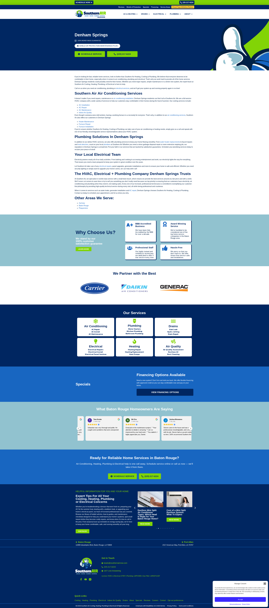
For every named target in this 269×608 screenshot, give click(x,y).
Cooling (77, 600)
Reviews (121, 7)
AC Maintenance (85, 110)
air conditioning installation (123, 98)
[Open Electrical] (165, 14)
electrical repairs (105, 166)
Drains (173, 326)
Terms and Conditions (186, 606)
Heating (134, 346)
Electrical (95, 346)
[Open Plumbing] (180, 14)
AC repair (132, 190)
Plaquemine (83, 208)
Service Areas (165, 7)
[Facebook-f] (81, 579)
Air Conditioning (95, 326)
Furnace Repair (84, 124)
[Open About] (192, 14)
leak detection (83, 144)
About (131, 600)
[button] (265, 584)
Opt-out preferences (235, 604)
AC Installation (84, 105)
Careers (155, 600)
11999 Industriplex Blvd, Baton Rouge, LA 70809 (94, 545)
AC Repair (83, 107)
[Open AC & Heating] (137, 14)
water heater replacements (170, 142)
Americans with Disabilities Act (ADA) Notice (150, 606)
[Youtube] (85, 579)
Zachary (82, 203)
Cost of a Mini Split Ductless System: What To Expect (176, 512)
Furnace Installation (86, 127)
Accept (240, 599)
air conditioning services (176, 115)
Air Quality (173, 346)
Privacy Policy (246, 604)
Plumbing (134, 325)
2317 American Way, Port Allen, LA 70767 (177, 545)
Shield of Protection (134, 7)
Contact (163, 600)
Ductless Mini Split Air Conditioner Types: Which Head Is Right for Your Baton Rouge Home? (148, 514)
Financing (154, 7)
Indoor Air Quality (85, 112)
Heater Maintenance (86, 122)
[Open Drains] (149, 14)
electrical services (122, 88)
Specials (146, 7)
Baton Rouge (84, 205)
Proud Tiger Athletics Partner (182, 7)
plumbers (107, 144)
